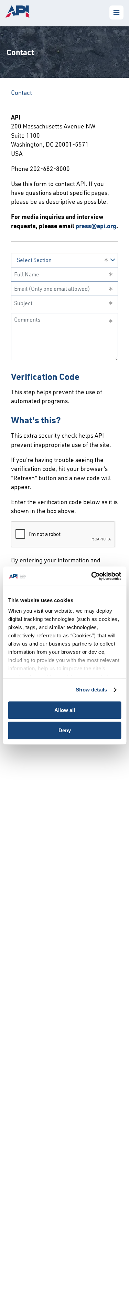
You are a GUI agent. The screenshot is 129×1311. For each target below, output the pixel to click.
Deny (64, 730)
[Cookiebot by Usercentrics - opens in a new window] (92, 576)
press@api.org (96, 225)
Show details (91, 689)
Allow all (64, 710)
